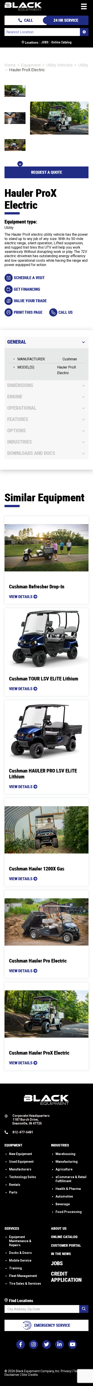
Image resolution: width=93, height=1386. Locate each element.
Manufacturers (20, 1169)
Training (15, 1268)
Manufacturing (67, 1161)
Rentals (14, 1184)
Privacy (66, 1371)
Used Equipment (21, 1161)
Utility (83, 65)
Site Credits (29, 1374)
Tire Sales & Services (25, 1283)
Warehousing (65, 1153)
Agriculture (64, 1169)
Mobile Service (20, 1260)
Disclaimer (12, 1374)
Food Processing (69, 1211)
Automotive (64, 1196)
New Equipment (20, 1153)
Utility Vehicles (59, 65)
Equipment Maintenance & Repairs (20, 1241)
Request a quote (46, 172)
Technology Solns (22, 1177)
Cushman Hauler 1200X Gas (36, 869)
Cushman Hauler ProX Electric (39, 1053)
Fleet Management (23, 1276)
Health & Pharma (68, 1188)
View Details (21, 596)
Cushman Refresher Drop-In (36, 587)
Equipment (31, 65)
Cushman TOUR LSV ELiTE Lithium (43, 679)
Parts (13, 1192)
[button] (83, 118)
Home (10, 65)
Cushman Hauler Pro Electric (38, 961)
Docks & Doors (20, 1253)
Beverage (63, 1204)
